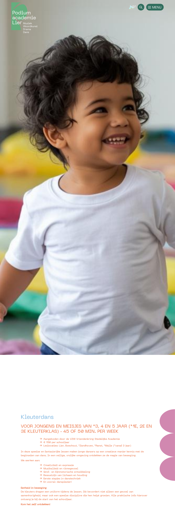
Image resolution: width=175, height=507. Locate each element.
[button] (155, 7)
